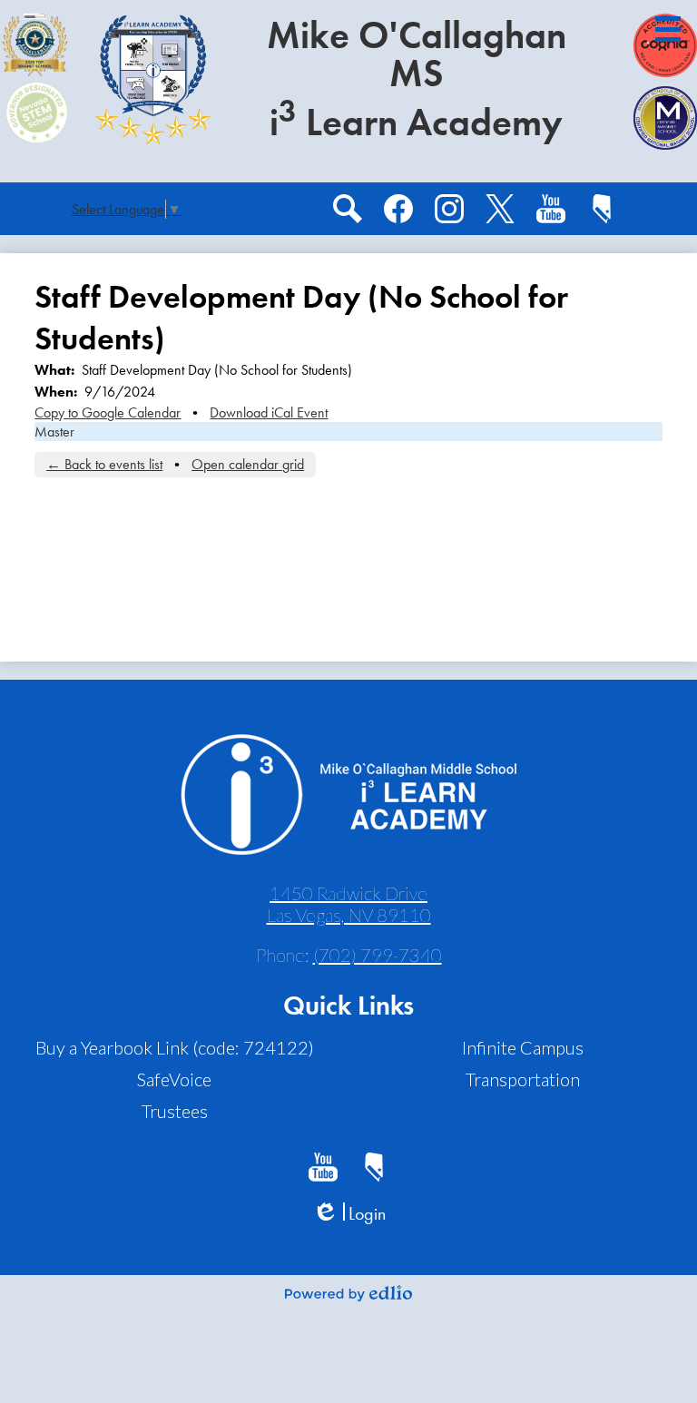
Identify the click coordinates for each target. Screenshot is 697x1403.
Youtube (551, 209)
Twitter (500, 209)
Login (349, 1213)
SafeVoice (174, 1079)
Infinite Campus (523, 1047)
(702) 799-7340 (377, 955)
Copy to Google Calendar (107, 412)
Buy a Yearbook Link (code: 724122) (174, 1047)
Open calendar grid (247, 464)
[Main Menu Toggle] (668, 29)
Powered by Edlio (348, 1293)
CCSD (601, 209)
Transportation (523, 1079)
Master (54, 431)
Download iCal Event (269, 412)
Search (347, 209)
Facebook (398, 209)
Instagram (449, 209)
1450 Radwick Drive (349, 904)
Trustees (175, 1111)
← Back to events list (104, 464)
